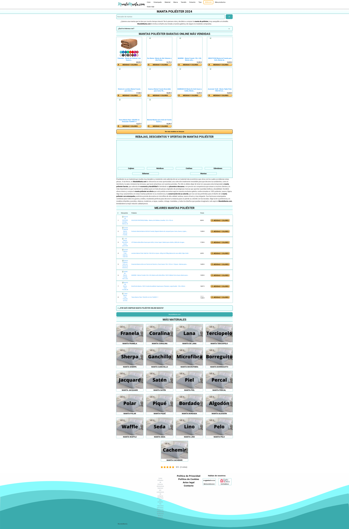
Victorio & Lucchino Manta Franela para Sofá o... (129, 90)
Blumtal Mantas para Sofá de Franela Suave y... (159, 120)
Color (149, 2)
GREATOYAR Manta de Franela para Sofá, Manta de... (220, 59)
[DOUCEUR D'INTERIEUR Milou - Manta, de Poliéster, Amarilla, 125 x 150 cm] (125, 220)
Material (167, 2)
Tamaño (183, 2)
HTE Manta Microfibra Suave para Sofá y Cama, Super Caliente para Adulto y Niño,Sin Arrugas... (158, 242)
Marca (175, 2)
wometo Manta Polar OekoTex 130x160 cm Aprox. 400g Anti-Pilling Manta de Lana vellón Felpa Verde (159, 253)
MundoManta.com (174, 314)
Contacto (189, 485)
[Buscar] (229, 16)
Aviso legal (188, 482)
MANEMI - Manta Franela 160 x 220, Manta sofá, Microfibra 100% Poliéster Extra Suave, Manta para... (160, 275)
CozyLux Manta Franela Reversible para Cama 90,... (159, 90)
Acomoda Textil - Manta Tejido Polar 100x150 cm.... (220, 90)
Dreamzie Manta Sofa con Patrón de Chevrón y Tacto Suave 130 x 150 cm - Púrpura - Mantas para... (159, 264)
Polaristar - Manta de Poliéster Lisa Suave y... (129, 59)
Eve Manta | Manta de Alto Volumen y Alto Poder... (159, 59)
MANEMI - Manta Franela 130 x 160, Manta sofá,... (189, 59)
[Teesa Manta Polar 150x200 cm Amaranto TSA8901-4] (129, 109)
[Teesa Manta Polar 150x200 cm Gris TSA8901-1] (125, 297)
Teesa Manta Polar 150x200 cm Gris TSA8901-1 (144, 297)
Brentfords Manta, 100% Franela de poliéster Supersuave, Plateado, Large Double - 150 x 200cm (158, 286)
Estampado (158, 2)
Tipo (200, 2)
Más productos (220, 2)
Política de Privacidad (188, 476)
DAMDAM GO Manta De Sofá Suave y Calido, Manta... (189, 90)
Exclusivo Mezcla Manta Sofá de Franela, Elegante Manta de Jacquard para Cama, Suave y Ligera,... (159, 231)
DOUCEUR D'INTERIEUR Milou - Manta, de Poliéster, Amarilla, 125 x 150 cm (152, 220)
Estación (192, 2)
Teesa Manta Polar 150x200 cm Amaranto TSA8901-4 (129, 120)
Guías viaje (150, 7)
